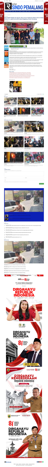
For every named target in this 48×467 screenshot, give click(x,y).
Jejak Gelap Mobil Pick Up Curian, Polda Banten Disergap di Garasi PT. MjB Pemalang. (20, 72)
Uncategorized (6, 16)
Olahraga (23, 11)
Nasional (8, 11)
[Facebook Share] (37, 94)
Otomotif (20, 11)
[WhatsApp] (43, 462)
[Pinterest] (40, 462)
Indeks (29, 11)
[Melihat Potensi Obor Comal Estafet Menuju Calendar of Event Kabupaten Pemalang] (24, 111)
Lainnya (26, 11)
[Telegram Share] (41, 94)
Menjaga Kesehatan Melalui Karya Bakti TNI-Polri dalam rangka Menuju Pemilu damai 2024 (17, 234)
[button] (43, 0)
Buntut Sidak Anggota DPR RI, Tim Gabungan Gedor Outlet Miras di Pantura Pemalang (20, 73)
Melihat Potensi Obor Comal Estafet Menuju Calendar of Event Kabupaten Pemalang (19, 76)
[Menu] (5, 0)
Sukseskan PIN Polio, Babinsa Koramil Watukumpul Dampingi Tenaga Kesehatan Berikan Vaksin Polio (18, 232)
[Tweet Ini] (38, 94)
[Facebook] (37, 462)
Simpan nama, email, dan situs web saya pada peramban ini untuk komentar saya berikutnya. (16, 181)
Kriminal (13, 11)
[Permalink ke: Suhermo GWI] (4, 20)
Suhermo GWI (7, 20)
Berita (10, 11)
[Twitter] (38, 462)
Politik (15, 11)
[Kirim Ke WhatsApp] (43, 94)
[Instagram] (41, 462)
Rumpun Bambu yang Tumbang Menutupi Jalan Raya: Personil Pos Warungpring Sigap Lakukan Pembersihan (19, 230)
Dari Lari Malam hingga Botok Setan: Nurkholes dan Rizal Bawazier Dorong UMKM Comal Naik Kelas (21, 75)
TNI (17, 11)
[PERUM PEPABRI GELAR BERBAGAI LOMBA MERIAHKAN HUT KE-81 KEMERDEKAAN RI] (37, 111)
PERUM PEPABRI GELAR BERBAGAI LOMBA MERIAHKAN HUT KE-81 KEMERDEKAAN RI (19, 77)
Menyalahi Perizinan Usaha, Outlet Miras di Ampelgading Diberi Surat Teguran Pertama (20, 74)
